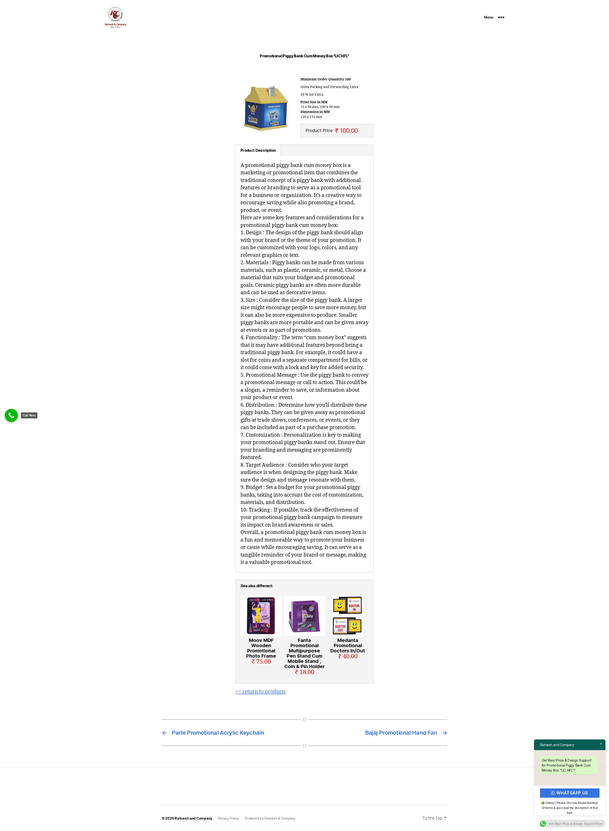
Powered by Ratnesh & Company (270, 818)
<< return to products (260, 692)
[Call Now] (11, 415)
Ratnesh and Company (193, 818)
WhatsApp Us (572, 793)
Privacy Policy (228, 818)
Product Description (258, 150)
